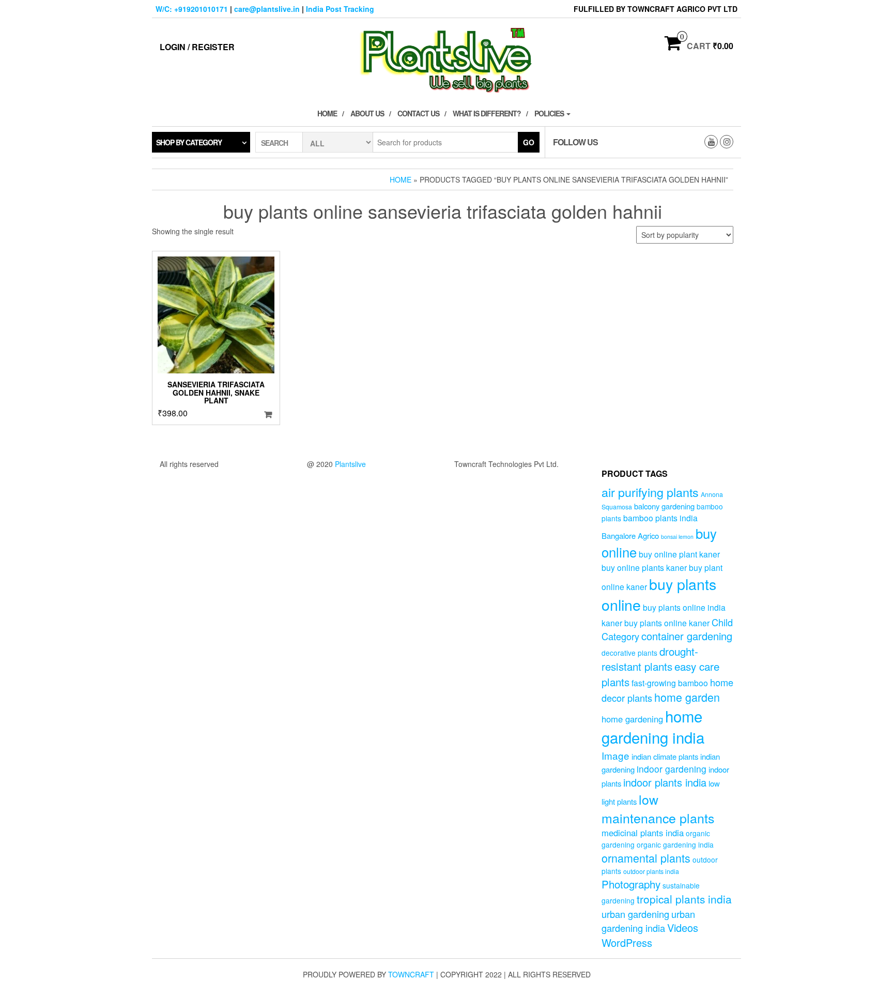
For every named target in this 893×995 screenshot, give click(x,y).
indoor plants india (664, 782)
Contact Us (418, 113)
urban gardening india (648, 920)
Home (327, 113)
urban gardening (635, 914)
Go (528, 142)
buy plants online (659, 594)
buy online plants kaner (644, 567)
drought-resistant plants (650, 658)
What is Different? (487, 113)
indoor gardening (671, 768)
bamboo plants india (660, 517)
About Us (367, 113)
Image (615, 755)
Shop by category (189, 142)
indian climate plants (665, 756)
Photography (631, 884)
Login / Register (197, 47)
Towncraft (411, 974)
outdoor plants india (651, 871)
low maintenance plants (658, 808)
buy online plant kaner (679, 554)
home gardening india (653, 726)
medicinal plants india (643, 832)
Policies (549, 113)
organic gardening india (675, 844)
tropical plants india (684, 899)
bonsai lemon (677, 536)
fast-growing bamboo (670, 682)
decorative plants (629, 652)
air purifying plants (650, 492)
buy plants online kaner (667, 622)
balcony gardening (664, 506)
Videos (682, 927)
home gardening (632, 719)
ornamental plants (646, 858)
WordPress (627, 942)
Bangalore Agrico (630, 535)
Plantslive (350, 464)
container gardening (686, 635)
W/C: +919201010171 (192, 9)
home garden (687, 697)
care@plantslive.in (267, 9)
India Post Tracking (340, 9)
